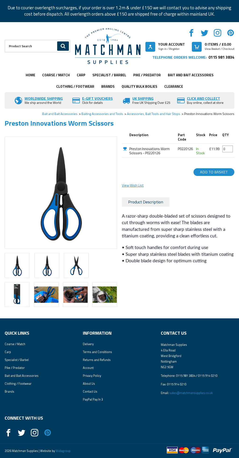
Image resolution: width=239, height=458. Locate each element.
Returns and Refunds (97, 359)
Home (30, 75)
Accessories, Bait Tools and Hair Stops (153, 113)
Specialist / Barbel (109, 75)
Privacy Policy (92, 375)
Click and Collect (203, 98)
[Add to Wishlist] (125, 148)
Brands (108, 86)
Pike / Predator (147, 75)
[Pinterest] (230, 33)
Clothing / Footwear (75, 86)
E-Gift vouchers (97, 98)
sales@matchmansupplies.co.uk (191, 393)
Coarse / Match (56, 75)
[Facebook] (191, 33)
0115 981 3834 (221, 57)
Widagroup (62, 450)
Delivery (88, 344)
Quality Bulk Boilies (139, 86)
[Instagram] (217, 33)
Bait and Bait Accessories (191, 75)
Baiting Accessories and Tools (102, 113)
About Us (89, 383)
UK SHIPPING (143, 98)
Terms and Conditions (97, 352)
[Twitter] (204, 33)
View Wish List (133, 185)
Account (88, 367)
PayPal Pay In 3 (93, 399)
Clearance (173, 86)
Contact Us (90, 391)
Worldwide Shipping (44, 98)
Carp (81, 75)
